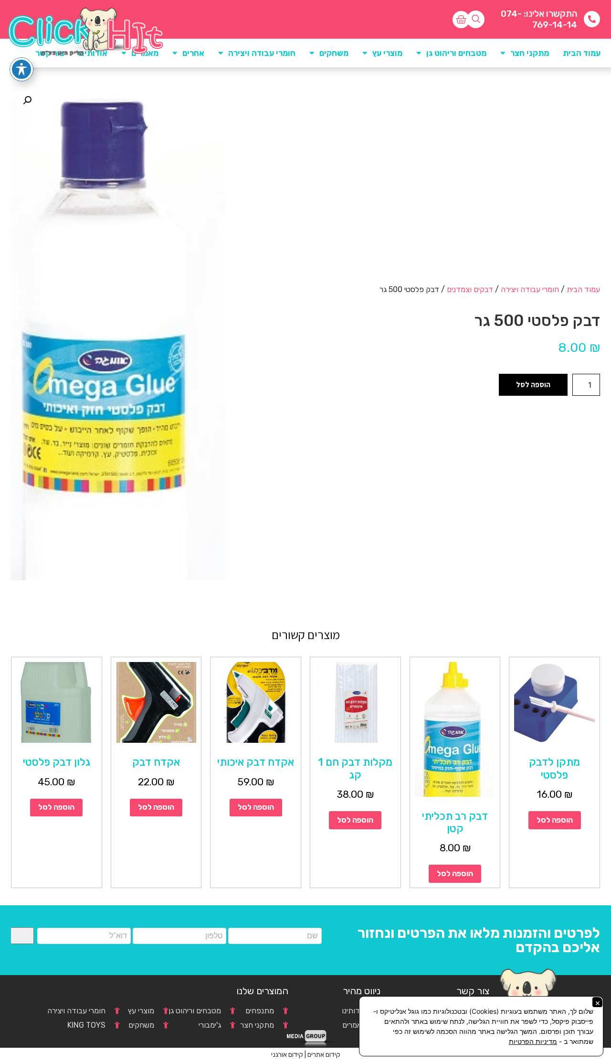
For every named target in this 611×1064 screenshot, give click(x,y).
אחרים (193, 53)
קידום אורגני (287, 1055)
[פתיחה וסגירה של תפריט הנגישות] (21, 69)
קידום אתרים (323, 1055)
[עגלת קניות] (461, 19)
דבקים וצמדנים (470, 289)
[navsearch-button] (476, 19)
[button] (27, 100)
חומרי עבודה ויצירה (530, 289)
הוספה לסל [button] (555, 820)
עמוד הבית (581, 53)
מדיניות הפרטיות (533, 1041)
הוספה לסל (533, 385)
